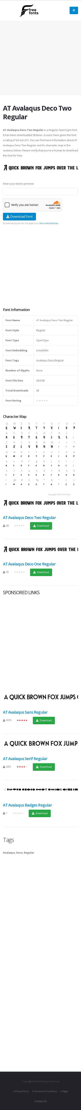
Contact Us (40, 1101)
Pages (65, 1091)
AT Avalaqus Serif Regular (25, 758)
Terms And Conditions (45, 1091)
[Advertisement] (40, 266)
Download (42, 525)
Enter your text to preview (18, 183)
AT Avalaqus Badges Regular (27, 805)
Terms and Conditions (48, 223)
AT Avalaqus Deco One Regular (29, 564)
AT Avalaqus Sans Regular (25, 712)
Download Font (21, 216)
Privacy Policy (22, 1091)
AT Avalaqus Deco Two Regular (29, 517)
